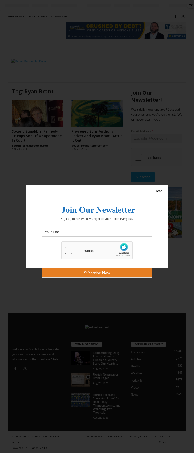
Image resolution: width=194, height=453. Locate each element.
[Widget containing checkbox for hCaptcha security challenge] (97, 250)
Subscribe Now (97, 272)
